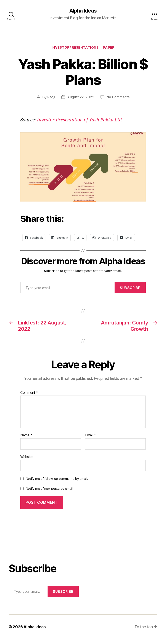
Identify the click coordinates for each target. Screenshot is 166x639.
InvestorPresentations (75, 47)
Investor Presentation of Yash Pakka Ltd (79, 120)
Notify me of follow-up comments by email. (57, 479)
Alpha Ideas (83, 10)
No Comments (118, 97)
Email (90, 435)
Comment (29, 393)
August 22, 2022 (80, 97)
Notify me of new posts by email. (49, 488)
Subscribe (130, 288)
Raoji (51, 97)
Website (26, 457)
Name (26, 435)
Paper (108, 47)
